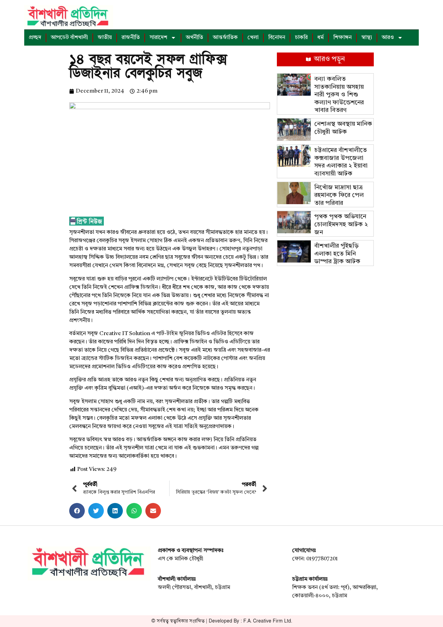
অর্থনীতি (194, 37)
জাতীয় (105, 37)
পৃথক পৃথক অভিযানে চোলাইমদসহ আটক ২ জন (341, 224)
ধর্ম (320, 37)
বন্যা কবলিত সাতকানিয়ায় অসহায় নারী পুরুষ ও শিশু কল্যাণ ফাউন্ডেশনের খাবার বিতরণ (339, 94)
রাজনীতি (130, 37)
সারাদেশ (158, 37)
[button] (77, 511)
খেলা (253, 37)
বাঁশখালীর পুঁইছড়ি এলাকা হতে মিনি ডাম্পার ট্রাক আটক (337, 254)
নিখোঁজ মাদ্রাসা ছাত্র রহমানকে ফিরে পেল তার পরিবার (339, 195)
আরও (388, 37)
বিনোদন (276, 37)
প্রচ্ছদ (35, 37)
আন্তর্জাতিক (225, 37)
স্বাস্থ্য (366, 37)
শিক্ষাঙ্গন (342, 37)
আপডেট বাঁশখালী (69, 37)
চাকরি (301, 37)
